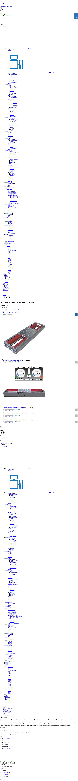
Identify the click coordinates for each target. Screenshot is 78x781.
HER (13, 730)
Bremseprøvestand (6, 296)
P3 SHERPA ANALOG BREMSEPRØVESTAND (13, 419)
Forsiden (4, 292)
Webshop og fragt (6, 714)
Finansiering (5, 710)
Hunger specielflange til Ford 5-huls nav (11, 312)
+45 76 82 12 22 (7, 738)
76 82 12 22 (17, 361)
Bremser (4, 295)
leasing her (11, 362)
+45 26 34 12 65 (7, 748)
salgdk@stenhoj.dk (4, 774)
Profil (4, 707)
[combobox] (6, 10)
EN (3, 4)
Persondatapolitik (6, 712)
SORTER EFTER (4, 309)
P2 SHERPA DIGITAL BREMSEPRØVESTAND (13, 413)
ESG (4, 713)
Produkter (5, 293)
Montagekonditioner (7, 711)
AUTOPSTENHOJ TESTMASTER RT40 (12, 360)
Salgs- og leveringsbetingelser (8, 708)
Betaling (4, 709)
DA (3, 3)
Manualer (5, 706)
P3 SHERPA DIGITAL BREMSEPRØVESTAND (13, 407)
